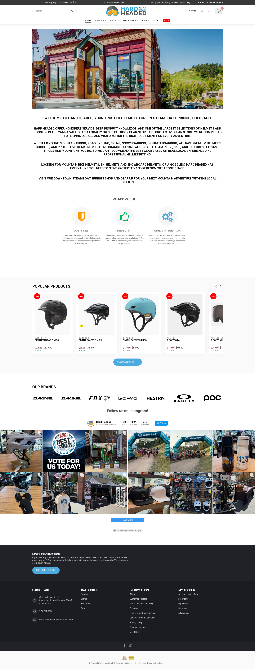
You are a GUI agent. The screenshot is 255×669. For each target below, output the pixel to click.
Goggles (177, 164)
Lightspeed (131, 663)
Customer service (214, 2)
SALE (166, 20)
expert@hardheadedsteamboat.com (56, 619)
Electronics (129, 20)
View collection (125, 362)
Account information (188, 594)
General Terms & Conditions (143, 618)
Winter (113, 20)
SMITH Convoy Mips (90, 340)
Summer (99, 20)
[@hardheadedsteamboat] (91, 423)
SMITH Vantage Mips (47, 340)
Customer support (138, 599)
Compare (182, 608)
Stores (201, 2)
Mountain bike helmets (80, 164)
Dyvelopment (160, 663)
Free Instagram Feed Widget (129, 531)
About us (134, 594)
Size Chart (134, 608)
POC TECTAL (174, 340)
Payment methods (138, 627)
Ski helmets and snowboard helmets (130, 164)
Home (88, 20)
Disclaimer (134, 632)
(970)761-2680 (46, 611)
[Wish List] (209, 11)
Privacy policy (136, 622)
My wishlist (183, 603)
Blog (156, 20)
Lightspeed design (144, 663)
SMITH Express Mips (135, 340)
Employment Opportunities (142, 613)
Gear (145, 20)
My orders (183, 599)
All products (183, 613)
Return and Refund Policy (141, 603)
